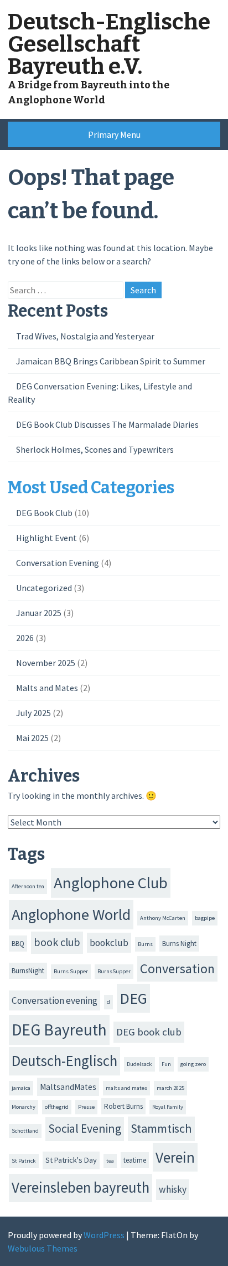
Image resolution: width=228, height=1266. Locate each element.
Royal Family (167, 1106)
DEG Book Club (44, 512)
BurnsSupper (114, 971)
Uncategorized (44, 587)
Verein (175, 1157)
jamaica (21, 1088)
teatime (134, 1160)
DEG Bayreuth (59, 1029)
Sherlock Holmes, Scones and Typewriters (95, 449)
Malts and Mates (47, 687)
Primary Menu (114, 134)
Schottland (25, 1130)
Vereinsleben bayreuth (80, 1187)
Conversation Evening (57, 562)
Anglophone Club (111, 883)
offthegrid (57, 1106)
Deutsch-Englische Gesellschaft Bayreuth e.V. (109, 44)
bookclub (109, 943)
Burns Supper (71, 971)
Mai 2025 (32, 737)
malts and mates (126, 1088)
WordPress (104, 1234)
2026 (25, 637)
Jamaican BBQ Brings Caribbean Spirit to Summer (110, 361)
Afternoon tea (28, 886)
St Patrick (24, 1160)
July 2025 (33, 712)
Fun (166, 1064)
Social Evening (84, 1128)
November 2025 (45, 662)
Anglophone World (71, 914)
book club (57, 942)
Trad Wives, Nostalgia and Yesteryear (85, 336)
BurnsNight (28, 970)
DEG (133, 998)
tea (110, 1160)
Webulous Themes (42, 1248)
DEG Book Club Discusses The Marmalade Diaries (107, 424)
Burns (145, 944)
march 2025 (170, 1088)
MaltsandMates (68, 1087)
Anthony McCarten (162, 918)
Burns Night (179, 943)
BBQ (18, 943)
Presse (86, 1106)
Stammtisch (161, 1128)
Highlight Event (46, 537)
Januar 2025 (38, 612)
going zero (193, 1064)
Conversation (177, 968)
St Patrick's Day (71, 1160)
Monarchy (23, 1106)
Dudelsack (139, 1064)
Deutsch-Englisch (64, 1061)
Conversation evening (54, 1000)
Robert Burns (123, 1106)
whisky (172, 1189)
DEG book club (149, 1031)
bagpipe (205, 918)
